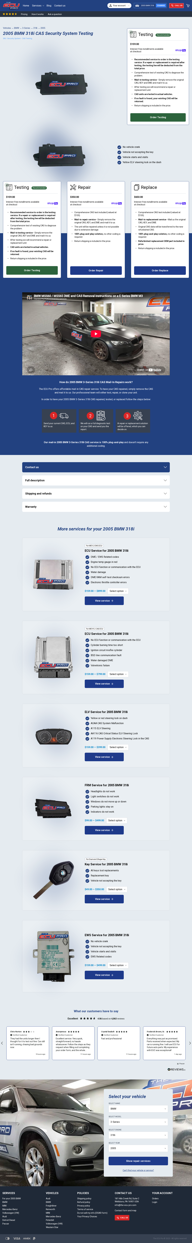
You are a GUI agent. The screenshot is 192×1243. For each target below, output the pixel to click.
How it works (38, 14)
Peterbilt (50, 1220)
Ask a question (55, 14)
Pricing (24, 14)
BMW (16, 28)
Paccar (5, 1223)
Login (154, 1202)
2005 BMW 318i (147, 5)
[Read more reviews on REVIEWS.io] (177, 1070)
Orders (155, 1198)
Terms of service (85, 1209)
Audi (4, 1216)
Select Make (114, 1103)
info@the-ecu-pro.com (125, 1205)
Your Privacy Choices (87, 1216)
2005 (42, 28)
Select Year (114, 1143)
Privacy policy (83, 1206)
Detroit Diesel (8, 1220)
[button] (28, 1043)
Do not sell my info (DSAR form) (92, 1213)
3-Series (26, 28)
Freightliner (51, 1206)
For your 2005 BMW (11, 1198)
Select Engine (115, 1130)
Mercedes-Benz (10, 1209)
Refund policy (83, 1202)
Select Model (115, 1117)
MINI (4, 1206)
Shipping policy (84, 1198)
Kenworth (50, 1209)
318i (35, 28)
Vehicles (7, 28)
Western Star (52, 1227)
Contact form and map (125, 1210)
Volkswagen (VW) (10, 1213)
